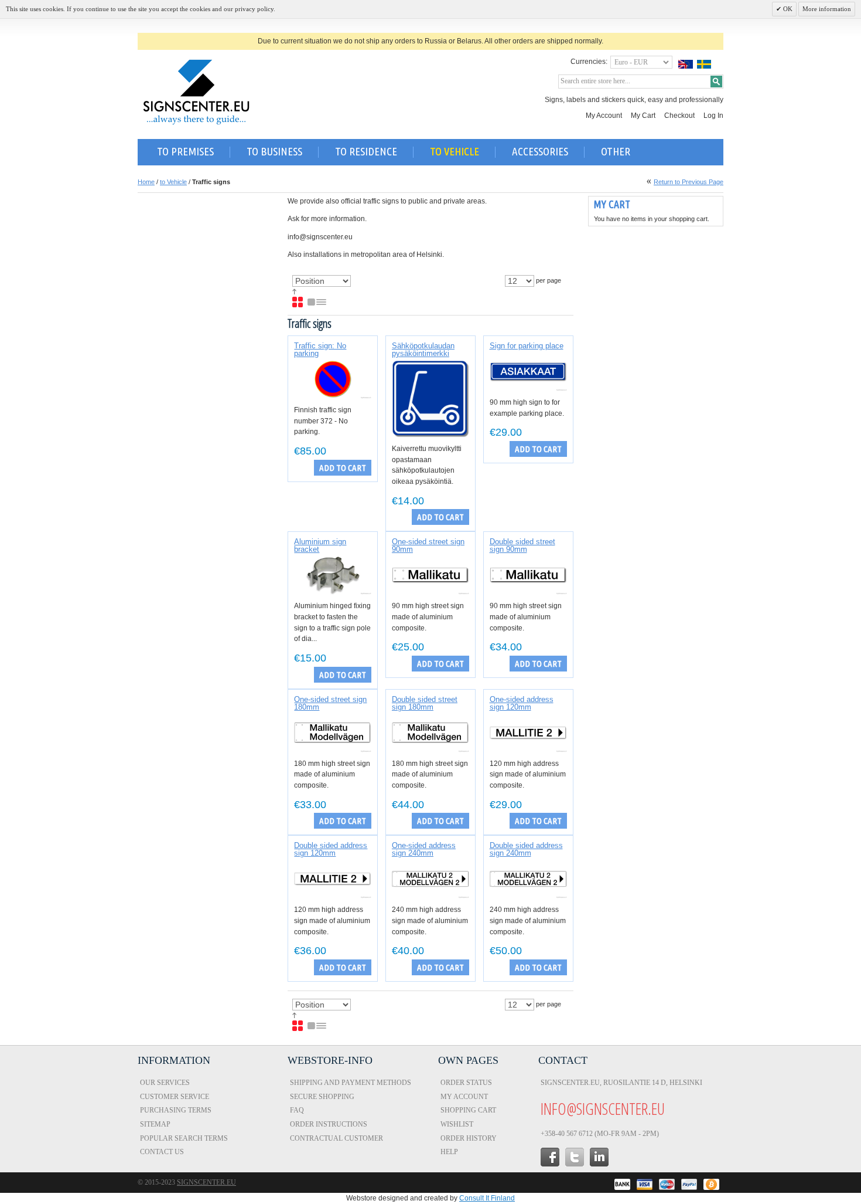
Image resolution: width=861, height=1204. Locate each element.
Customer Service (174, 1097)
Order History (468, 1138)
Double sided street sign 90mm (522, 545)
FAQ (297, 1110)
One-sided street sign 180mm (330, 703)
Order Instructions (328, 1124)
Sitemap (155, 1124)
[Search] (716, 81)
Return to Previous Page (688, 181)
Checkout (679, 115)
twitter (574, 1157)
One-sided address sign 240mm (424, 849)
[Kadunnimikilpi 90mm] (430, 575)
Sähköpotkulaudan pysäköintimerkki (423, 349)
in (599, 1157)
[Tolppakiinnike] (332, 575)
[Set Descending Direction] (294, 292)
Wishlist (456, 1124)
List (317, 302)
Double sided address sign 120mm (330, 849)
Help (449, 1152)
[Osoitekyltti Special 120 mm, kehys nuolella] (528, 371)
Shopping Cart (468, 1110)
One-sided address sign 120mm (522, 703)
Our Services (165, 1082)
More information (826, 8)
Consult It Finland (487, 1198)
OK (786, 8)
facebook (550, 1157)
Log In (713, 115)
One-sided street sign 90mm (428, 545)
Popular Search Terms (184, 1138)
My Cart (643, 115)
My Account (604, 115)
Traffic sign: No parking (320, 349)
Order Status (466, 1082)
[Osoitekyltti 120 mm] (528, 733)
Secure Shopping (322, 1097)
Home (146, 181)
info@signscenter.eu (603, 1108)
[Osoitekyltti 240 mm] (430, 879)
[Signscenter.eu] (196, 92)
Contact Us (162, 1152)
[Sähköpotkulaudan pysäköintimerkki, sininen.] (430, 398)
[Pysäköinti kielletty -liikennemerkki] (332, 379)
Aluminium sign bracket (320, 545)
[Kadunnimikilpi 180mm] (332, 733)
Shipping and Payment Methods (350, 1082)
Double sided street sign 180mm (424, 703)
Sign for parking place (526, 345)
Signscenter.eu (206, 1182)
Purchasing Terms (175, 1110)
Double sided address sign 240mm (526, 849)
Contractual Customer (336, 1138)
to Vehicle (173, 181)
